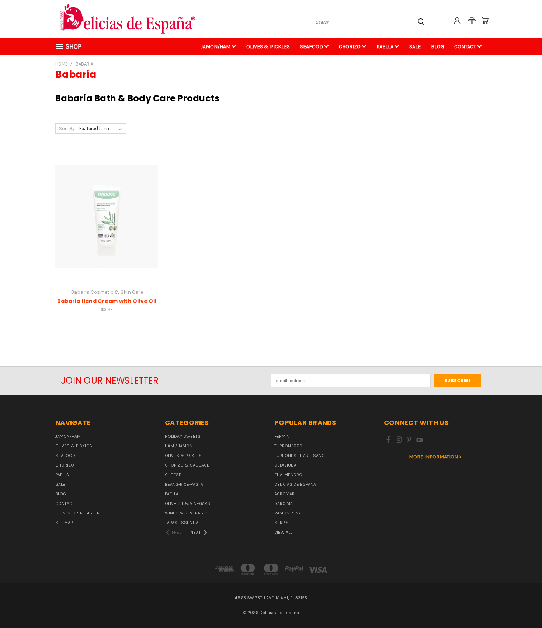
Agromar (284, 493)
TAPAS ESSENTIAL (182, 522)
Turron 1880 (288, 446)
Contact (465, 46)
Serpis (281, 522)
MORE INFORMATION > (435, 457)
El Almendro (288, 474)
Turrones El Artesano (299, 455)
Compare (104, 210)
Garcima (283, 503)
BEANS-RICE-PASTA (184, 484)
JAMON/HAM (216, 46)
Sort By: (67, 128)
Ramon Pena (287, 513)
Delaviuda (285, 465)
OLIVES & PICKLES (268, 46)
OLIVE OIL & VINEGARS (187, 503)
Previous (523, 605)
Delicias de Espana (295, 484)
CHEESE (173, 474)
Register (90, 513)
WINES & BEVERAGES (187, 513)
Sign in (63, 513)
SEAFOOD (312, 46)
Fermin (281, 436)
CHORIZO (350, 46)
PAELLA (385, 46)
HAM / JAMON (178, 446)
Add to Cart (106, 222)
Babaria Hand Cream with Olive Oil (106, 301)
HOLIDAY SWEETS (183, 436)
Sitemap (64, 522)
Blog (437, 46)
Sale (415, 46)
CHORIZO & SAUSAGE (187, 465)
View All (283, 532)
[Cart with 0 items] (485, 20)
